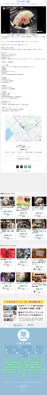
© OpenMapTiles (27, 140)
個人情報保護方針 (33, 382)
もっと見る (23, 242)
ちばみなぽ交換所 (18, 382)
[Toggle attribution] (40, 140)
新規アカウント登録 (21, 158)
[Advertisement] (23, 182)
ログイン (27, 158)
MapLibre (17, 140)
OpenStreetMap (36, 140)
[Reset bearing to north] (40, 121)
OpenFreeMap (22, 140)
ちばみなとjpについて (8, 382)
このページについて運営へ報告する (24, 171)
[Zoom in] (40, 117)
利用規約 (26, 382)
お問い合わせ (41, 382)
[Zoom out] (40, 119)
